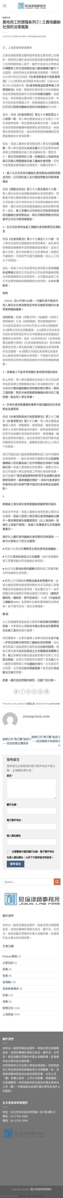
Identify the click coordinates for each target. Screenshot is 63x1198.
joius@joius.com (37, 36)
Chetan (22, 1196)
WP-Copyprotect (36, 1196)
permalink (55, 703)
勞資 (5, 975)
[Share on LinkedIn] (46, 691)
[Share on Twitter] (28, 691)
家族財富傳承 (11, 988)
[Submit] (57, 881)
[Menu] (5, 6)
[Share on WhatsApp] (16, 691)
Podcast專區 (10, 956)
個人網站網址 (14, 835)
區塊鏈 (7, 982)
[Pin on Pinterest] (40, 691)
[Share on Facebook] (22, 691)
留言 (10, 775)
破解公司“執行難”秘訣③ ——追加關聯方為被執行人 (46, 741)
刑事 (5, 969)
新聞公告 (6, 18)
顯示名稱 (12, 804)
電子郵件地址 (14, 820)
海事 (5, 1001)
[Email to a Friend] (34, 691)
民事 (5, 995)
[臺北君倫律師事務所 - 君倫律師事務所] (31, 6)
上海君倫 (8, 1014)
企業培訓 (8, 962)
